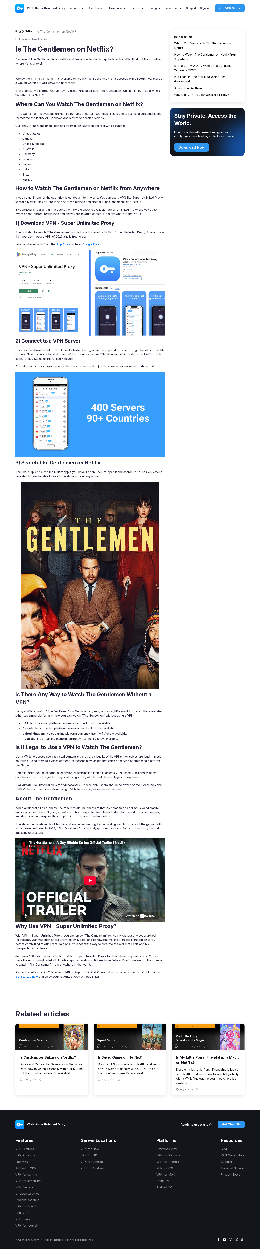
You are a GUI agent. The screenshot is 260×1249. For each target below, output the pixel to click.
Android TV (164, 1187)
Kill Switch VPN (25, 1168)
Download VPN (166, 1149)
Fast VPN (21, 1162)
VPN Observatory (233, 1155)
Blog (18, 31)
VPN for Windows (168, 1155)
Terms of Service (232, 1168)
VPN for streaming (28, 1181)
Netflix (28, 31)
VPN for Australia (93, 1168)
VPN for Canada (92, 1162)
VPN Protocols (25, 1155)
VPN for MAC (165, 1174)
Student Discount (27, 1200)
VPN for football (26, 1225)
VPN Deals (22, 1219)
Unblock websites (27, 1193)
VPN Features (24, 1149)
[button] (76, 8)
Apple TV (162, 1181)
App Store (63, 244)
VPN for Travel (25, 1206)
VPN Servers (24, 1187)
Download (115, 8)
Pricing (152, 8)
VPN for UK (89, 1155)
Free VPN (22, 1212)
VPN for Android (167, 1162)
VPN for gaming (26, 1174)
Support (191, 8)
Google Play (90, 244)
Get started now (26, 976)
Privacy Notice (230, 1174)
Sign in (204, 8)
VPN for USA (90, 1149)
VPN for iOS (164, 1168)
